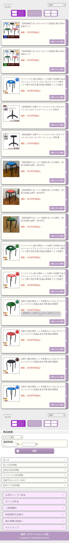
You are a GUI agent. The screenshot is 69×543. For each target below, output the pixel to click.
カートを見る (12, 501)
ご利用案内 (11, 508)
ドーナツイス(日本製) (13, 475)
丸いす (6, 460)
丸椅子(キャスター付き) (14, 480)
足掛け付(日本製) (11, 470)
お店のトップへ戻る (15, 495)
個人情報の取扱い (14, 521)
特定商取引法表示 (14, 514)
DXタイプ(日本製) (11, 485)
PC (46, 534)
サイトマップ (12, 527)
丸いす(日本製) (10, 465)
